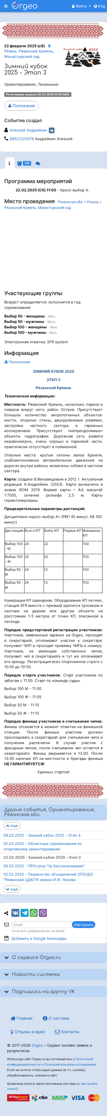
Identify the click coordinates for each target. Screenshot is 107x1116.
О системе (58, 1018)
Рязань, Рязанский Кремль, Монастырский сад (29, 54)
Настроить (83, 924)
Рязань (93, 202)
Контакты (70, 1031)
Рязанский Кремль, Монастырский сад (37, 207)
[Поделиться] (15, 913)
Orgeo (37, 1045)
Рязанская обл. (70, 202)
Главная (24, 1018)
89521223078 (22, 138)
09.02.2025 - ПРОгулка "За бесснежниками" (44, 866)
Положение (23, 105)
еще (13, 825)
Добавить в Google (39, 938)
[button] (81, 6)
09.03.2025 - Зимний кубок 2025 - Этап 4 (41, 835)
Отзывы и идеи (29, 1031)
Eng (101, 6)
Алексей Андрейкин (28, 130)
